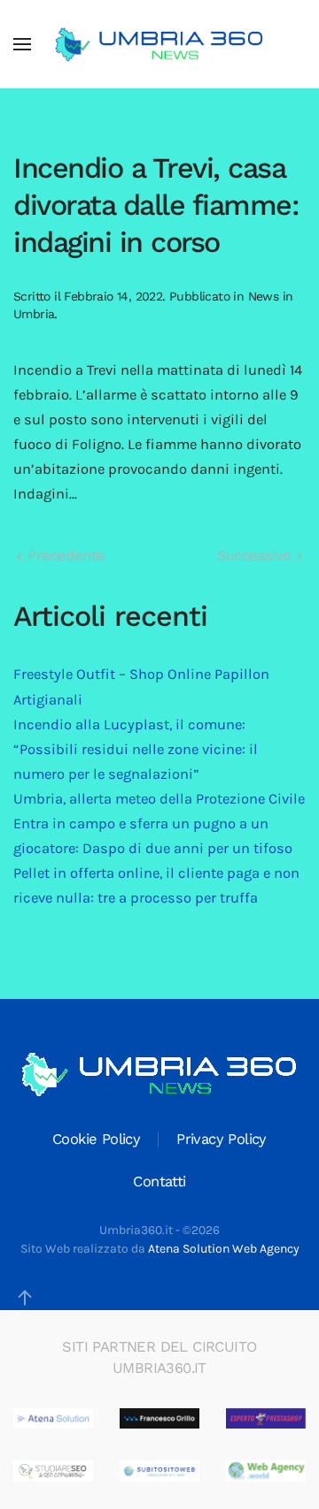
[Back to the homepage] (159, 44)
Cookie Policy (96, 1139)
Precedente (64, 555)
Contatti (159, 1181)
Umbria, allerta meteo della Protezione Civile (159, 798)
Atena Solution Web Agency (224, 1248)
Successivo (256, 555)
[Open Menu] (22, 44)
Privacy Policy (221, 1139)
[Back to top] (24, 1297)
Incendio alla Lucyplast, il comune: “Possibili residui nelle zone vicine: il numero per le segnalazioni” (135, 749)
